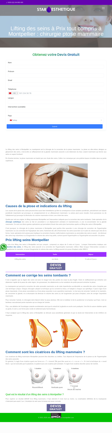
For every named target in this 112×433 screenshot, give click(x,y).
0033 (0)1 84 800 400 (15, 2)
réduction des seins (13, 247)
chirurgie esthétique (13, 222)
